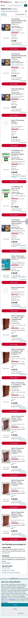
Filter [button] (4, 14)
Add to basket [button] (14, 49)
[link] (26, 11)
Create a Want (6, 553)
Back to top (14, 578)
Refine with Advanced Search (10, 11)
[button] (22, 46)
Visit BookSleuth (6, 563)
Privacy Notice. (4, 602)
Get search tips (6, 568)
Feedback (26, 221)
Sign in (21, 2)
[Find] (25, 5)
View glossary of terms (8, 570)
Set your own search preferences (11, 572)
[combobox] (16, 5)
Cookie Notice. (12, 599)
